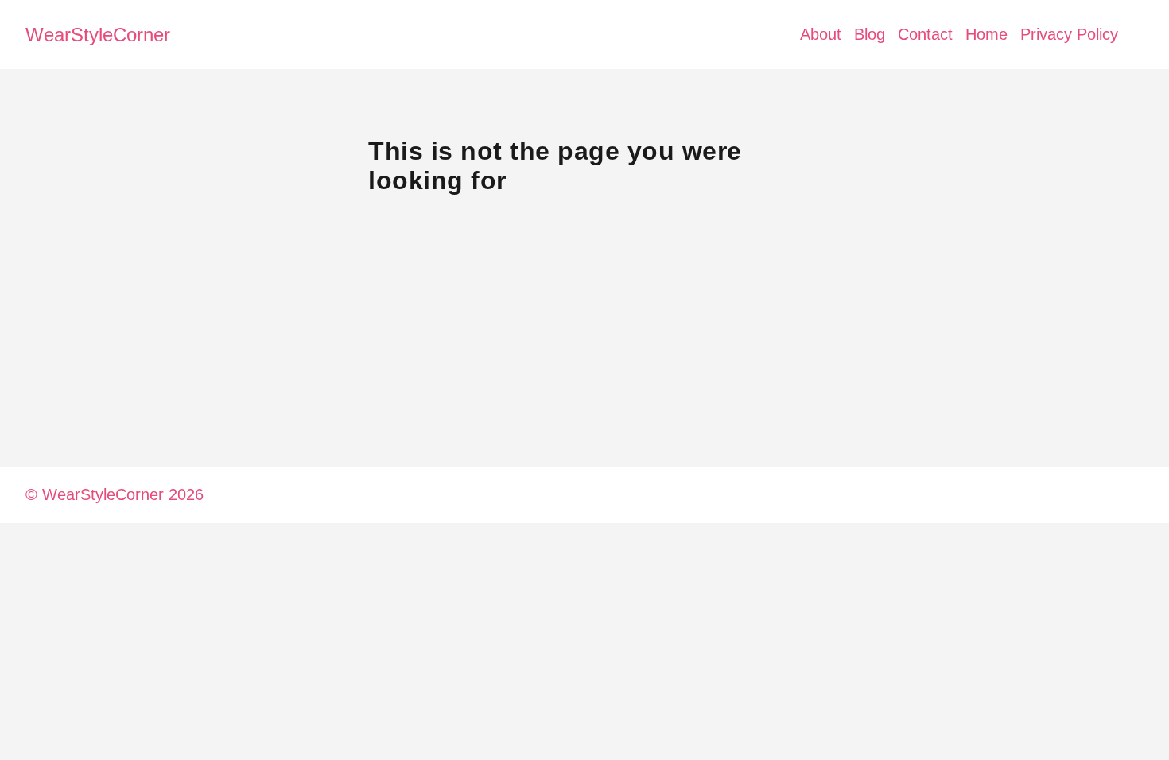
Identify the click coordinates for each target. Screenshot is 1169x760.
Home (986, 34)
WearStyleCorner (97, 34)
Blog (869, 34)
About (820, 34)
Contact (925, 34)
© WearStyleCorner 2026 (114, 494)
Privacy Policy (1069, 34)
